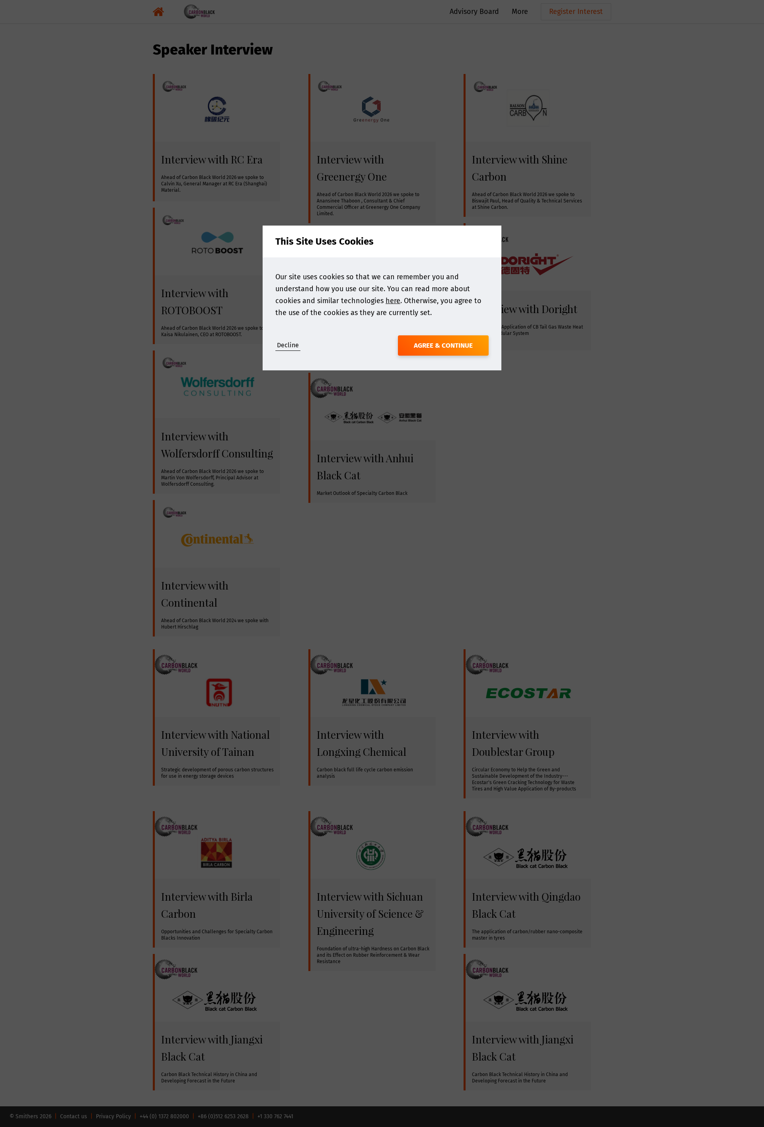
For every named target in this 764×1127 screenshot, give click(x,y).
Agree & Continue (443, 345)
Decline (288, 345)
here (393, 300)
